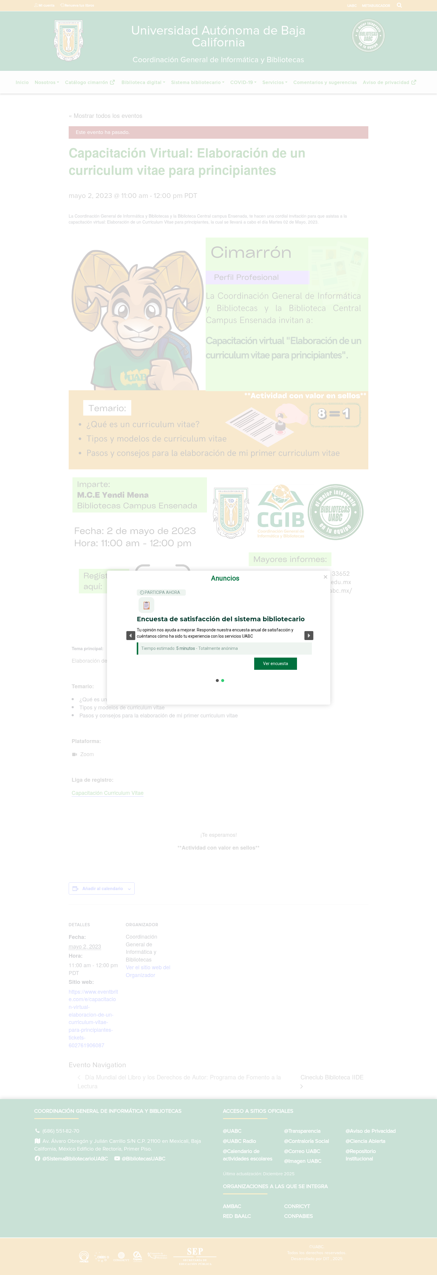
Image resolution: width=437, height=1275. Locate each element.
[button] (130, 635)
